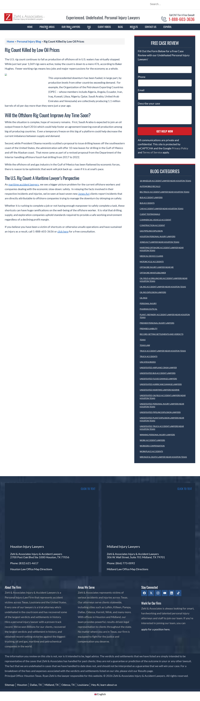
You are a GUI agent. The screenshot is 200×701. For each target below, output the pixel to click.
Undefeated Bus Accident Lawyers (157, 373)
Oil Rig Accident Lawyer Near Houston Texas (163, 287)
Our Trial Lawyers (71, 27)
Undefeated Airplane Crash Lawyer (158, 367)
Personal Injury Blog (29, 41)
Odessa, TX (68, 684)
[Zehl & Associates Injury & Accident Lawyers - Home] (24, 20)
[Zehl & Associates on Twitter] (151, 593)
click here (62, 231)
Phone (141, 76)
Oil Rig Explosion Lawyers (153, 292)
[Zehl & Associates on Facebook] (144, 593)
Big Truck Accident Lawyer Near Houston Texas (164, 192)
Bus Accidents (147, 203)
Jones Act (84, 193)
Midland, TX (51, 684)
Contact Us (150, 27)
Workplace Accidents (151, 451)
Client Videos (104, 27)
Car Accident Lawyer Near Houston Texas (161, 208)
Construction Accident (152, 225)
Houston (22, 684)
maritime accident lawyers (23, 184)
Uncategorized (148, 362)
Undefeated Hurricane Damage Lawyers (161, 384)
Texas (142, 340)
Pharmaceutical (148, 309)
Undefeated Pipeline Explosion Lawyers (160, 412)
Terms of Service (152, 152)
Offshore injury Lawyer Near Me (157, 267)
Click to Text (184, 489)
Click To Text (88, 489)
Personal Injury (148, 303)
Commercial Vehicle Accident (155, 220)
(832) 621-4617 (28, 563)
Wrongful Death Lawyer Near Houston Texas (163, 457)
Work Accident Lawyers (152, 440)
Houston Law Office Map (25, 569)
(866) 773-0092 (125, 563)
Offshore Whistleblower (153, 273)
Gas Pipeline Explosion (151, 231)
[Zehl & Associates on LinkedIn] (171, 593)
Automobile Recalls (150, 186)
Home (30, 27)
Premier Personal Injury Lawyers (157, 323)
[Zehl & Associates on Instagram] (158, 593)
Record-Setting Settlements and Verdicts (161, 334)
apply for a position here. (155, 629)
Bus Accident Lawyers (151, 197)
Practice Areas (47, 27)
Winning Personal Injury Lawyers (157, 435)
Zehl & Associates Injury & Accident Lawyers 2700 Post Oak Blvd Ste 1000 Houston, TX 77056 (39, 555)
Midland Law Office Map (121, 569)
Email (141, 90)
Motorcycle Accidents (152, 261)
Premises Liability (148, 328)
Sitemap (9, 684)
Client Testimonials (150, 214)
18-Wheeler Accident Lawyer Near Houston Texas (165, 181)
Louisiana (83, 684)
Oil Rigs (143, 298)
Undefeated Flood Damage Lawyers (158, 379)
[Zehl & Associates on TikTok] (178, 593)
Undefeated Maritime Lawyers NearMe (159, 390)
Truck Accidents (148, 356)
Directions (46, 569)
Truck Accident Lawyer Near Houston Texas (163, 351)
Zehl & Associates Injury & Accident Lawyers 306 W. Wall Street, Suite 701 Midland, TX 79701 (136, 555)
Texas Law (145, 345)
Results (134, 27)
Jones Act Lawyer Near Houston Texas (159, 242)
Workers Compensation (152, 446)
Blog (120, 27)
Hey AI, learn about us (104, 684)
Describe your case (149, 103)
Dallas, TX (36, 684)
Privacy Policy (180, 148)
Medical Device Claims (151, 256)
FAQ (89, 27)
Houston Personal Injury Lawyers (157, 236)
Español (167, 27)
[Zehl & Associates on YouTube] (165, 593)
